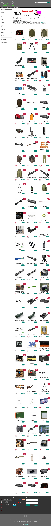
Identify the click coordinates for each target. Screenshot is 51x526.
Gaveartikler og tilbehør (4, 42)
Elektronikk (2, 35)
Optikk (2, 19)
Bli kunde (5, 7)
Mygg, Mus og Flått (3, 39)
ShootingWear (3, 26)
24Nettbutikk (26, 524)
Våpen (2, 15)
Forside (2, 7)
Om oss (8, 7)
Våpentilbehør (3, 29)
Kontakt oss (17, 7)
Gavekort (11, 7)
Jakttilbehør (2, 32)
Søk (48, 2)
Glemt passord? (36, 505)
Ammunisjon (2, 22)
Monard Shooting (3, 25)
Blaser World (2, 16)
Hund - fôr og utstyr (3, 36)
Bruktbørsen (2, 12)
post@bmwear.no (43, 22)
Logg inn (14, 7)
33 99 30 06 (30, 519)
